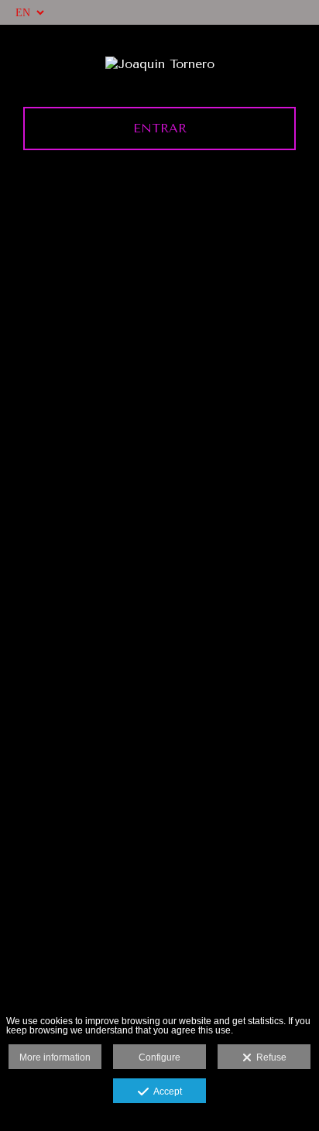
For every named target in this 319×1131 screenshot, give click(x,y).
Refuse (269, 1057)
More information (55, 1057)
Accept (165, 1091)
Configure (159, 1057)
